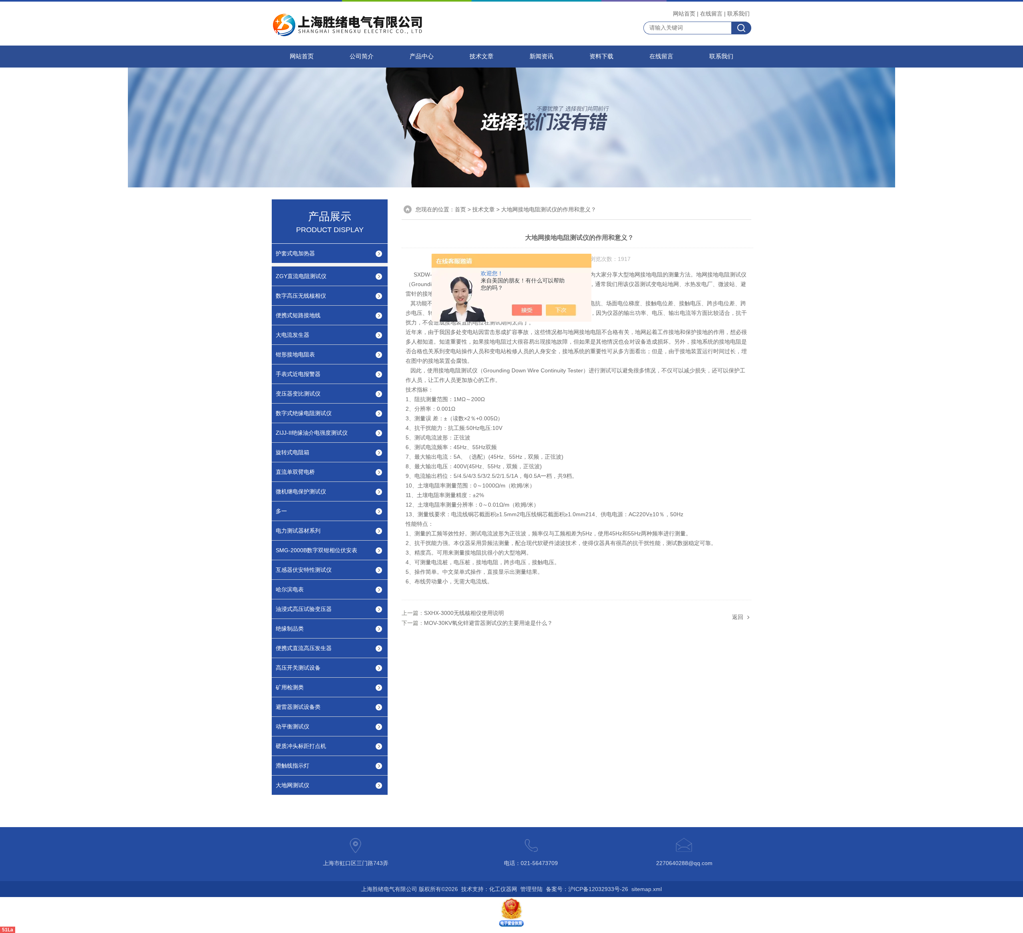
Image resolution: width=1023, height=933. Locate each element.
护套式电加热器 (295, 253)
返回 (737, 617)
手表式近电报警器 (298, 374)
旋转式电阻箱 (292, 452)
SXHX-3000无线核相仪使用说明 (464, 613)
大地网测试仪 (292, 785)
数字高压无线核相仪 (301, 295)
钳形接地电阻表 (295, 354)
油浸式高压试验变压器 (304, 609)
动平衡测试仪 (292, 726)
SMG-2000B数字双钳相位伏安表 (316, 550)
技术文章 (482, 56)
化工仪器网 (503, 889)
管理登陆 (531, 889)
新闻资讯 (541, 56)
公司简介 (362, 56)
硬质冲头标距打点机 (301, 746)
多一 (281, 511)
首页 (460, 209)
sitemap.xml (646, 889)
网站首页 (684, 13)
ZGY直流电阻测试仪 (301, 276)
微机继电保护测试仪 (301, 491)
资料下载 (601, 56)
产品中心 (422, 56)
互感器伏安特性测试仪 (304, 570)
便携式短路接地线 (298, 315)
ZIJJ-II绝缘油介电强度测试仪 (312, 433)
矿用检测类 (290, 687)
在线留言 (711, 13)
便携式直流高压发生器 (304, 648)
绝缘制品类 (290, 628)
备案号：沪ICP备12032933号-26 (587, 889)
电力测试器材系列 (298, 530)
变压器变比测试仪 (298, 393)
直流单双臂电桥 (295, 472)
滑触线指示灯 (292, 765)
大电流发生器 (292, 335)
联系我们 (738, 13)
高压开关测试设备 (298, 667)
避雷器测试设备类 (298, 707)
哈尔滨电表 (290, 589)
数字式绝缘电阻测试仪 (304, 413)
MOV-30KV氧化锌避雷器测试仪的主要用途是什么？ (488, 623)
